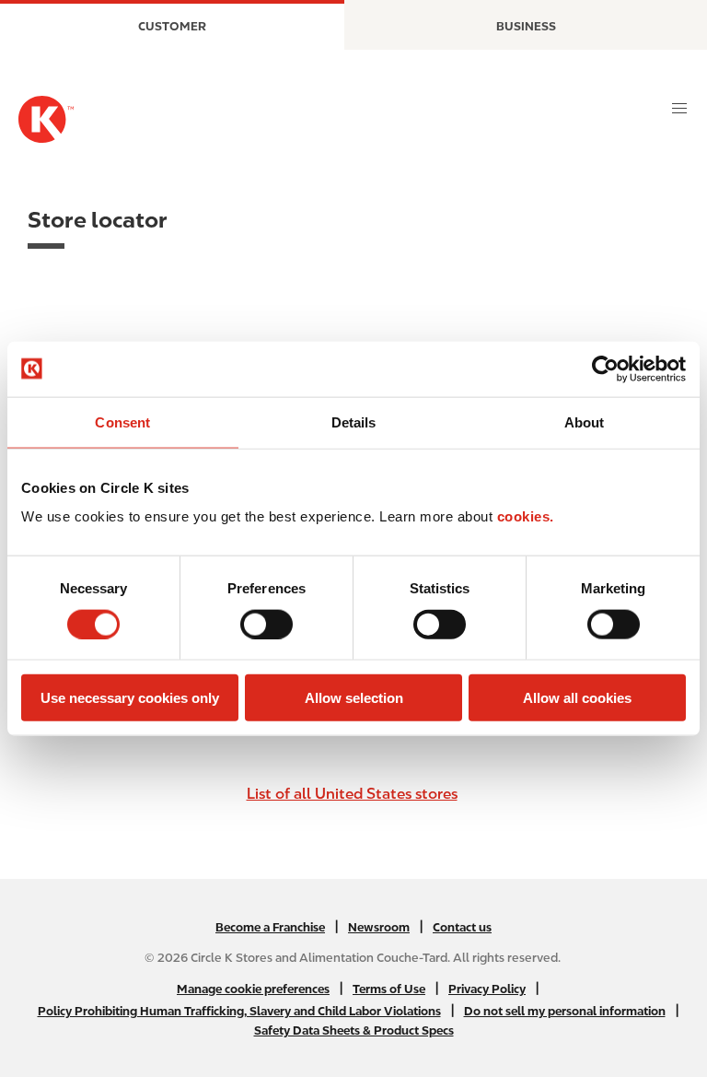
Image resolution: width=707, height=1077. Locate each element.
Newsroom (379, 927)
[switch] (266, 623)
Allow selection (354, 698)
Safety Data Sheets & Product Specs (354, 1030)
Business (526, 26)
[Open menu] (679, 109)
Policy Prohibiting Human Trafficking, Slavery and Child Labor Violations (239, 1011)
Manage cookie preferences (253, 989)
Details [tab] (354, 421)
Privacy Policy (487, 989)
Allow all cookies (577, 698)
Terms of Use (389, 989)
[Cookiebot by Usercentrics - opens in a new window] (605, 368)
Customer (172, 26)
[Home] (46, 119)
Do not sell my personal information (565, 1011)
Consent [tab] (122, 421)
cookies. (525, 516)
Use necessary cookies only (130, 698)
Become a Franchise (270, 927)
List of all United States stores (352, 793)
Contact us (462, 927)
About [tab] (584, 421)
